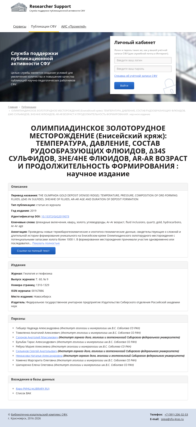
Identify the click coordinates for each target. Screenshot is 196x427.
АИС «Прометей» (73, 26)
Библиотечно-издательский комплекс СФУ (39, 414)
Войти (124, 85)
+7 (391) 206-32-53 (176, 414)
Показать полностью (46, 243)
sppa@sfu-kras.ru (172, 419)
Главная (13, 107)
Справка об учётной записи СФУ (135, 76)
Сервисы (19, 26)
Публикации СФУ (43, 26)
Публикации (28, 107)
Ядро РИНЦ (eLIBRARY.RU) (32, 388)
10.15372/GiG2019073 (55, 216)
